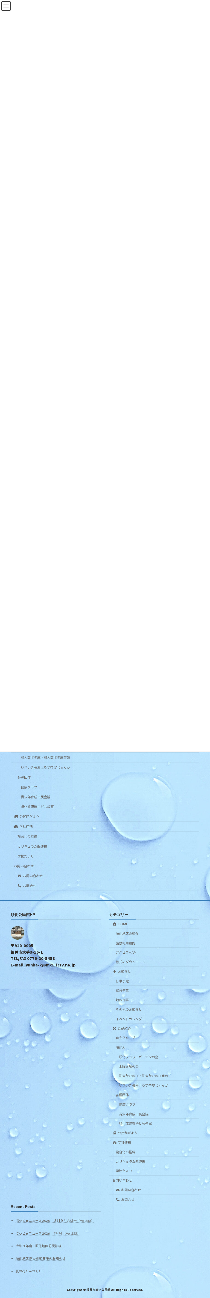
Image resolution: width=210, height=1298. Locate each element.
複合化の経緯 (27, 837)
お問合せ (29, 886)
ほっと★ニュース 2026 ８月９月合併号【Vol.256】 (55, 1221)
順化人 (121, 1047)
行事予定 (122, 981)
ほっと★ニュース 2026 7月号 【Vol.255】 (48, 1233)
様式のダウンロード (130, 962)
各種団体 (24, 777)
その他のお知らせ (129, 1009)
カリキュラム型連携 (32, 846)
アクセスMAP (126, 952)
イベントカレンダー (130, 1019)
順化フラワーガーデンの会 (138, 1057)
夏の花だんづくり (29, 1271)
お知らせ (124, 971)
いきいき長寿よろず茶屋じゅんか (45, 767)
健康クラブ (29, 787)
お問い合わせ (24, 866)
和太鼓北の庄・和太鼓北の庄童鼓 (45, 758)
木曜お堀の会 (129, 1067)
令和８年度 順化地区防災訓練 (39, 1246)
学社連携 (26, 827)
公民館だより (29, 817)
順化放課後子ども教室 (37, 807)
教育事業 (122, 990)
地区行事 (122, 1000)
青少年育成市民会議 (35, 797)
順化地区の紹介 (127, 934)
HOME (123, 924)
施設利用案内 (125, 943)
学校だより (26, 856)
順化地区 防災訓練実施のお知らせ (40, 1258)
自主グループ (125, 1038)
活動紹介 (124, 1029)
